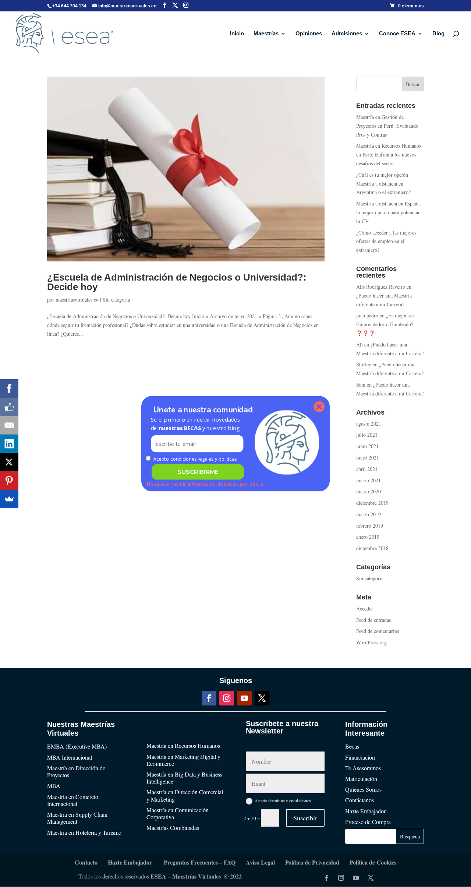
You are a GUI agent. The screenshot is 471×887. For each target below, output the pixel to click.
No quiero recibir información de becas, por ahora (205, 484)
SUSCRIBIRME (198, 472)
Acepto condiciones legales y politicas (195, 458)
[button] (197, 423)
